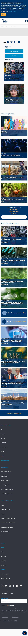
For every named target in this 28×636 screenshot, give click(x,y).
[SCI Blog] (17, 586)
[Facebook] (13, 586)
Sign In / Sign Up (5, 573)
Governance (4, 556)
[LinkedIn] (6, 586)
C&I (1, 429)
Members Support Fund (6, 493)
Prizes (2, 536)
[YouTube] (21, 586)
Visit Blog (10, 46)
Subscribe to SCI (14, 51)
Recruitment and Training (7, 489)
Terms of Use (15, 617)
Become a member (5, 578)
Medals (2, 505)
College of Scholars (5, 480)
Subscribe (4, 593)
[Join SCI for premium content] (4, 321)
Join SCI (14, 55)
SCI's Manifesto (4, 447)
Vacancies (3, 565)
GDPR (15, 620)
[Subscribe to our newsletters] (4, 313)
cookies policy (12, 11)
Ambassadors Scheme (6, 471)
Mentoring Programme (6, 485)
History (2, 551)
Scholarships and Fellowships (8, 522)
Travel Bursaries (4, 531)
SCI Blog (3, 438)
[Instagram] (10, 586)
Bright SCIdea (4, 476)
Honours (3, 514)
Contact (11, 593)
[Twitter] (2, 586)
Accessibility (5, 617)
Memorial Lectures (5, 509)
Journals (3, 433)
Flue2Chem (3, 442)
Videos (2, 451)
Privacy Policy (6, 620)
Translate (11, 605)
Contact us (3, 560)
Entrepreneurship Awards (7, 527)
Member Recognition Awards (8, 518)
